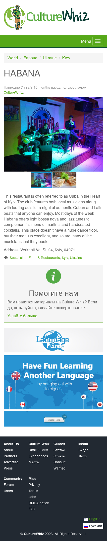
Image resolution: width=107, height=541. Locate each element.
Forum (9, 484)
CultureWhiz (13, 92)
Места (34, 462)
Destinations (38, 449)
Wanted (59, 468)
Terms (33, 490)
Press (8, 468)
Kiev (66, 58)
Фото (82, 456)
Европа (30, 58)
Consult (59, 462)
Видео (83, 449)
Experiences (38, 456)
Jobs (32, 496)
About (8, 449)
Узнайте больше (22, 316)
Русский (95, 525)
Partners (10, 456)
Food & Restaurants (44, 257)
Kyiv (65, 257)
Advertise (11, 462)
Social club (18, 257)
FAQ (32, 508)
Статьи (59, 449)
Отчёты (59, 456)
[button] (99, 102)
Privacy (34, 484)
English (94, 518)
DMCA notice (39, 503)
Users (8, 490)
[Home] (53, 17)
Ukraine (50, 58)
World (12, 58)
